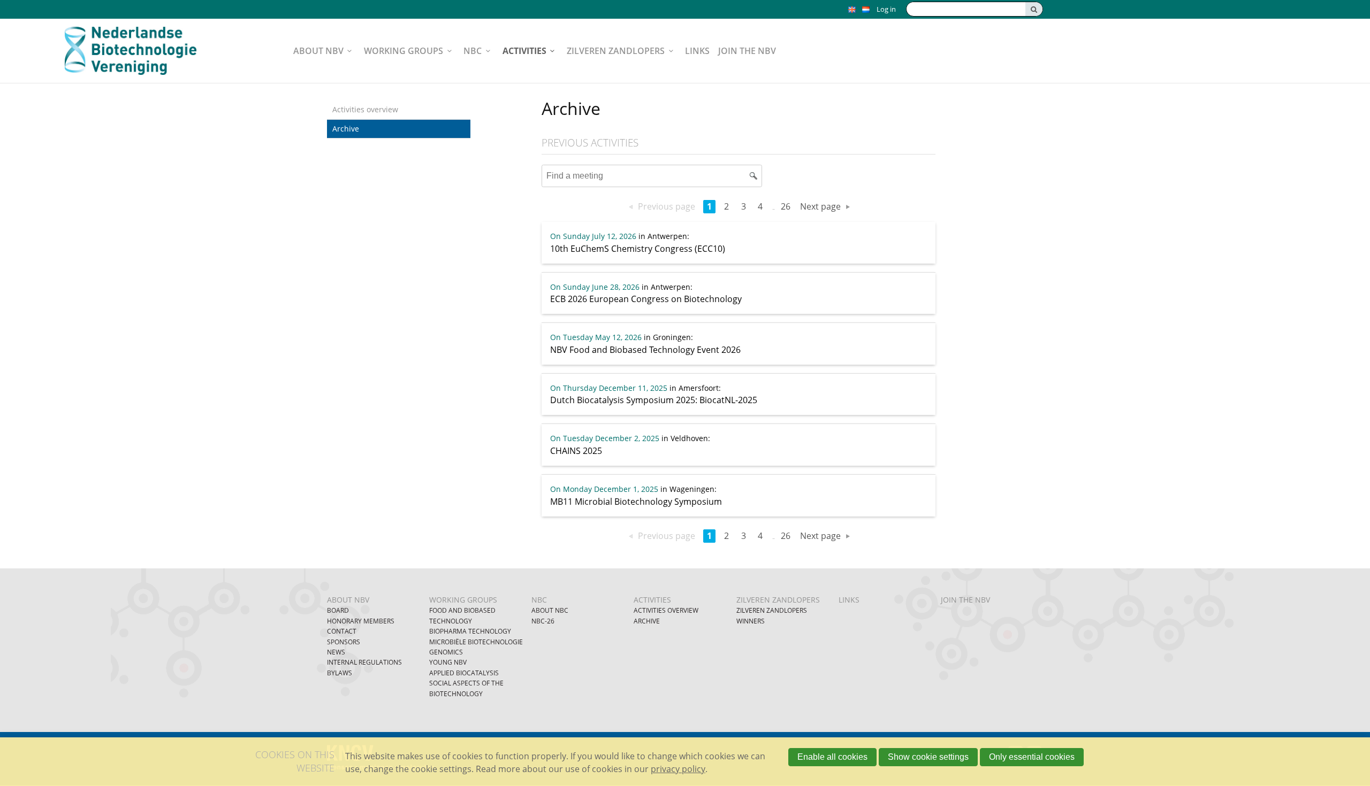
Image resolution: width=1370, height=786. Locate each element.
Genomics (446, 652)
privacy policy (678, 769)
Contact (341, 631)
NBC (472, 51)
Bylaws (339, 673)
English (852, 9)
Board (338, 610)
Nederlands (866, 9)
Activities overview (365, 109)
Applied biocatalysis (464, 673)
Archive (345, 129)
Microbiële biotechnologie (476, 642)
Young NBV (448, 662)
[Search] (1033, 9)
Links (697, 51)
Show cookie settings (928, 756)
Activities (524, 51)
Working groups (403, 51)
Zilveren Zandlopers (616, 51)
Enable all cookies (832, 756)
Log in (886, 9)
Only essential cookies (1032, 756)
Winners (750, 621)
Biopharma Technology (470, 631)
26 (785, 206)
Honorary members (360, 621)
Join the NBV (747, 51)
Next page (820, 206)
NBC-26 (542, 621)
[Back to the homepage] (137, 51)
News (336, 652)
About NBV (318, 51)
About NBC (549, 610)
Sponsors (343, 642)
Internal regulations (364, 662)
